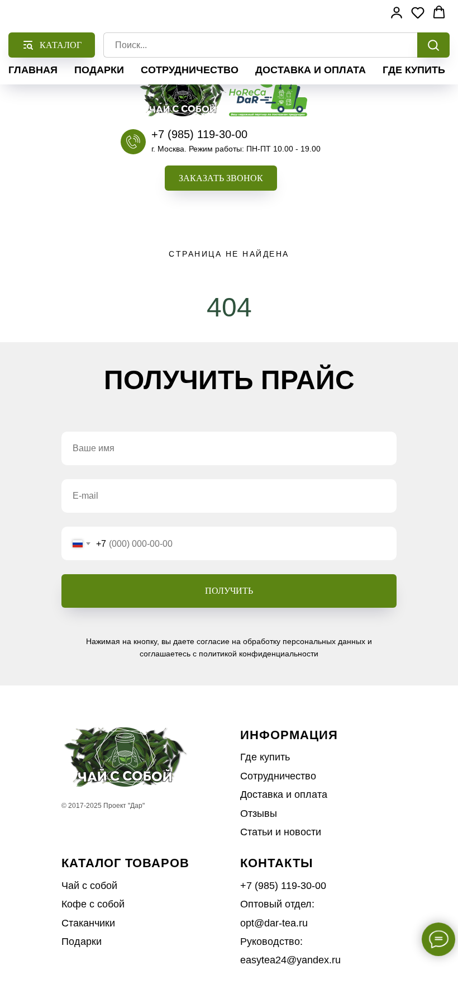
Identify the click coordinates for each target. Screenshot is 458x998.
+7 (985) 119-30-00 (199, 134)
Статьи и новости (280, 832)
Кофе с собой (93, 904)
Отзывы (258, 813)
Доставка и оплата (310, 69)
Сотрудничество (189, 69)
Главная (33, 69)
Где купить (414, 69)
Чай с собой (89, 885)
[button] (221, 178)
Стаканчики (88, 923)
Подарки (99, 69)
